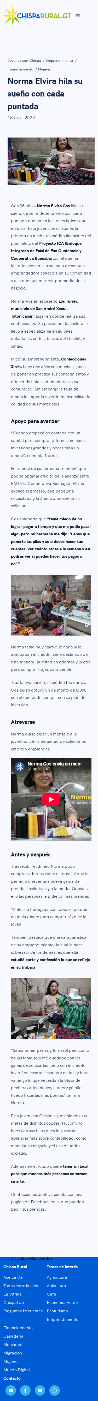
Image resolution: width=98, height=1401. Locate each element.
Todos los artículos (20, 1285)
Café (51, 1294)
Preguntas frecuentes (23, 1310)
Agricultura (57, 1277)
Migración (12, 1353)
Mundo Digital (16, 1369)
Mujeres (44, 69)
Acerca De (13, 1277)
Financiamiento (21, 69)
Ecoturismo (57, 1310)
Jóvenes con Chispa (25, 60)
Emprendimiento (59, 60)
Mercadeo (12, 1344)
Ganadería (13, 1336)
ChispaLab (13, 1302)
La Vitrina (12, 1294)
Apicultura (56, 1285)
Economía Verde (62, 1302)
